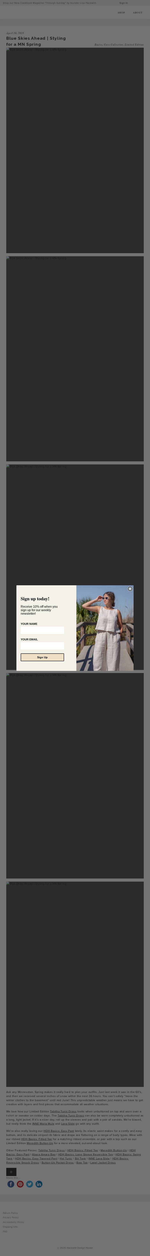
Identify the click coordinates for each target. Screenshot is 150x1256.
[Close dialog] (130, 589)
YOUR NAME (29, 623)
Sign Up (42, 657)
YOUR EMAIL (29, 639)
